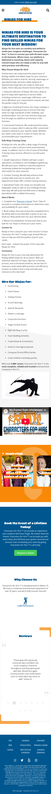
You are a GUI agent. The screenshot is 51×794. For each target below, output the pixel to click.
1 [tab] (8, 703)
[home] (25, 10)
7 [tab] (43, 703)
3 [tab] (21, 703)
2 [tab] (14, 703)
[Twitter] (20, 760)
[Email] (15, 760)
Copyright (41, 740)
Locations (25, 740)
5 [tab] (32, 703)
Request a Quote (24, 201)
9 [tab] (25, 711)
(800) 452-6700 (31, 2)
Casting (10, 749)
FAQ (10, 740)
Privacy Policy (25, 745)
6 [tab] (37, 703)
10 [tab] (31, 711)
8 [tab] (20, 711)
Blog (10, 745)
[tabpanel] (25, 671)
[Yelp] (27, 760)
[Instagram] (34, 760)
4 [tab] (26, 703)
